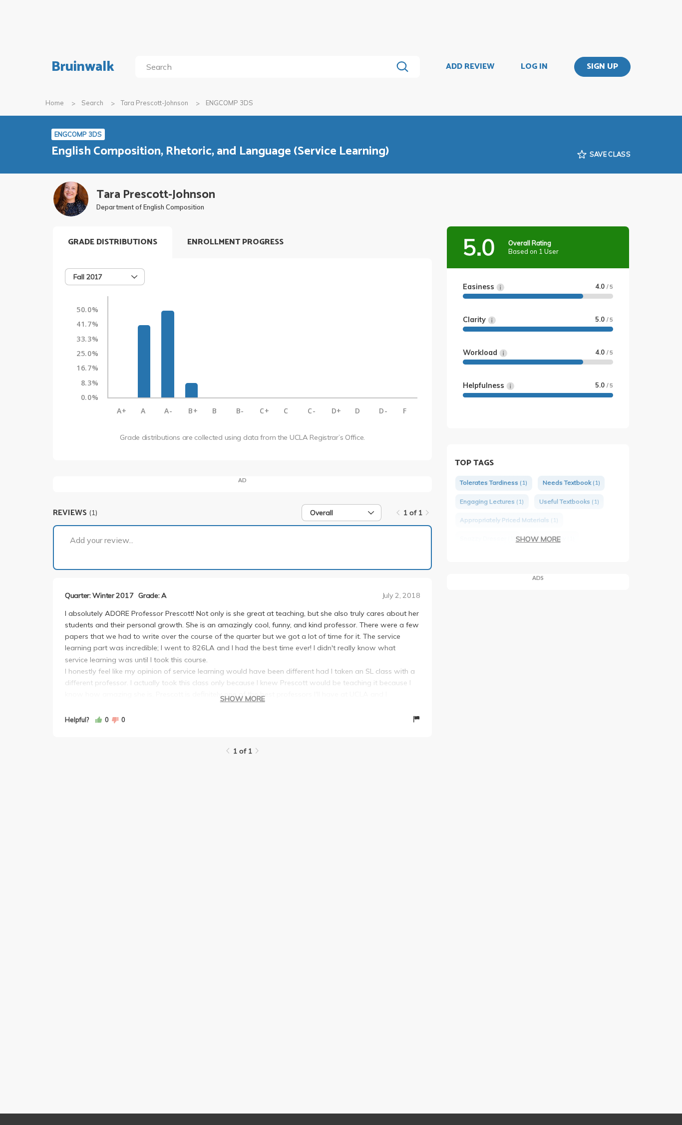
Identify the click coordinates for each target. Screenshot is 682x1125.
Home (54, 103)
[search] (265, 67)
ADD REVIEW (470, 66)
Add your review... (101, 540)
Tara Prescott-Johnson (154, 103)
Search (92, 103)
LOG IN (534, 66)
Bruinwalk (82, 67)
